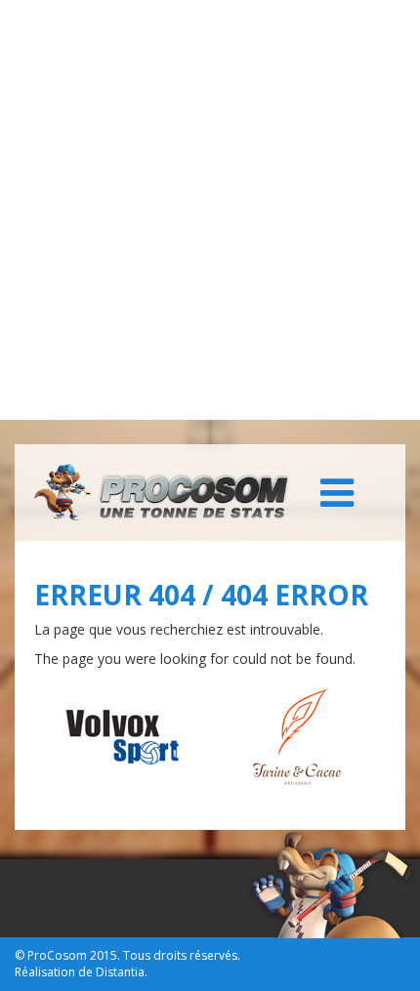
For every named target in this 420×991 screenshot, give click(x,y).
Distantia (120, 972)
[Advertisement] (210, 210)
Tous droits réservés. (181, 955)
